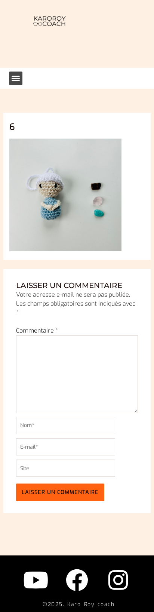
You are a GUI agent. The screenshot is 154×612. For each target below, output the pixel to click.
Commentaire (37, 330)
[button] (15, 78)
